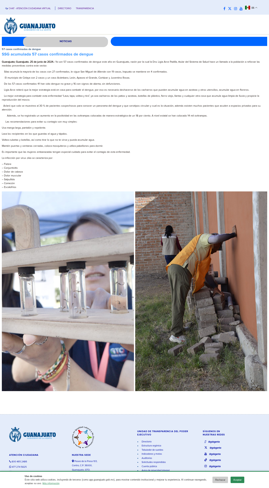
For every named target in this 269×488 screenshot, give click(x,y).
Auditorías (146, 458)
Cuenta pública (149, 466)
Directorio (146, 442)
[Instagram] (236, 9)
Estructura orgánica (151, 446)
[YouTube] (242, 9)
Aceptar (237, 479)
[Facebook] (225, 9)
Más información (50, 483)
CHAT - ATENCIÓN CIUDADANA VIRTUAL (30, 8)
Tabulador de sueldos (152, 450)
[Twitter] (230, 9)
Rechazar (220, 479)
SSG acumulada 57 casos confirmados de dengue (47, 54)
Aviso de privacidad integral (155, 470)
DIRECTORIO (64, 8)
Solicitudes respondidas (153, 462)
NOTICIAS (66, 41)
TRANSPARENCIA (85, 8)
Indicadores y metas (151, 454)
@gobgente (214, 442)
